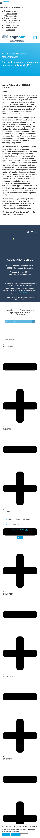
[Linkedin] (28, 232)
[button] (1, 3)
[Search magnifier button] (33, 321)
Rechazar (15, 835)
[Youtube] (32, 232)
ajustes (16, 831)
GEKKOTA (24, 293)
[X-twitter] (36, 232)
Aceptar (6, 835)
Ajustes (24, 835)
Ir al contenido (5, 1)
